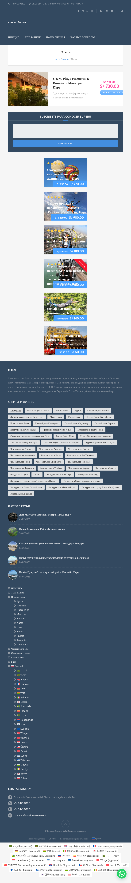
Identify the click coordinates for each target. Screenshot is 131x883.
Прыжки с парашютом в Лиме (57, 429)
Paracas (21, 618)
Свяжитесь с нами (20, 653)
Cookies (52, 838)
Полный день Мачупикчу (76, 423)
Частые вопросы (82, 37)
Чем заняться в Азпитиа (21, 449)
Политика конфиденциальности (74, 838)
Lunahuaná (22, 644)
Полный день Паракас (105, 423)
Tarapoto (22, 640)
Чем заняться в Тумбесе (51, 468)
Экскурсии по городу (88, 474)
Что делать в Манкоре (106, 468)
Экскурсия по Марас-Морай (61, 487)
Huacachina (23, 609)
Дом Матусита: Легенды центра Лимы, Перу (45, 514)
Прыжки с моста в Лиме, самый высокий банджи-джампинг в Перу (65, 308)
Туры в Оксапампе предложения (95, 436)
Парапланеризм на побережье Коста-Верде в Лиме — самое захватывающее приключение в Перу (65, 275)
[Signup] (101, 10)
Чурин (37, 474)
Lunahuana (15, 410)
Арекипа (21, 605)
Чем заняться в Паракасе (78, 461)
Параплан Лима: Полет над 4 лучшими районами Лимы (66, 241)
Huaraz (20, 631)
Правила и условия (36, 838)
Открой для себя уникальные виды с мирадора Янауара (51, 543)
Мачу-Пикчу (56, 417)
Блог (13, 661)
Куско (20, 601)
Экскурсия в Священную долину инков (81, 481)
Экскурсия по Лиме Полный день (26, 487)
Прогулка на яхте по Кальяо (23, 429)
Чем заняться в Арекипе (50, 449)
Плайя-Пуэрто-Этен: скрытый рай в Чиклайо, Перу (49, 572)
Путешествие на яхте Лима (90, 429)
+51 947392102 (22, 803)
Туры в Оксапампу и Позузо (23, 442)
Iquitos (20, 635)
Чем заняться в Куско (51, 455)
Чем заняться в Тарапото (22, 468)
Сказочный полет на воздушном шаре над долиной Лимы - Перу (63, 174)
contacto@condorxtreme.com (30, 815)
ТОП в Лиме (33, 37)
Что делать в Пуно (19, 474)
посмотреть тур (113, 92)
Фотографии (17, 657)
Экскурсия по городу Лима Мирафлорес (100, 487)
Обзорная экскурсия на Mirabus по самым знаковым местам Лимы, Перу (65, 342)
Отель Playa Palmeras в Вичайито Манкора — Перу (71, 83)
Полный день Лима (19, 423)
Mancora (21, 614)
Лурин (77, 410)
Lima (19, 627)
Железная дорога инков (38, 410)
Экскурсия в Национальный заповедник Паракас (33, 481)
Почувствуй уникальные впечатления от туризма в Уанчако (54, 557)
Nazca (20, 622)
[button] (122, 874)
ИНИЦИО (13, 37)
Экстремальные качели (21, 493)
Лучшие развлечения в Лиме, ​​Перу (27, 417)
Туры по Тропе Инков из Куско (100, 442)
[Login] (106, 10)
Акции (65, 58)
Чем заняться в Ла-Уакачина (80, 455)
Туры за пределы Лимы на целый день (61, 442)
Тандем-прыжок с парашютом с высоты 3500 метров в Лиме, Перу (66, 207)
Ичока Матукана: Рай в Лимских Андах (42, 529)
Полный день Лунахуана (46, 423)
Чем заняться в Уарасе (78, 468)
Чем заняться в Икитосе (79, 449)
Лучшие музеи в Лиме (97, 410)
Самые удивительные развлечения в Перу (30, 436)
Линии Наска (61, 410)
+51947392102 (18, 3)
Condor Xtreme (17, 22)
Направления (55, 37)
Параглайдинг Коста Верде (99, 417)
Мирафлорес (74, 417)
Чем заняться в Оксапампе (48, 461)
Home (57, 58)
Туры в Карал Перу (65, 436)
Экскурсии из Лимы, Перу (58, 474)
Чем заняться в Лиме (20, 461)
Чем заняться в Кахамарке (22, 455)
